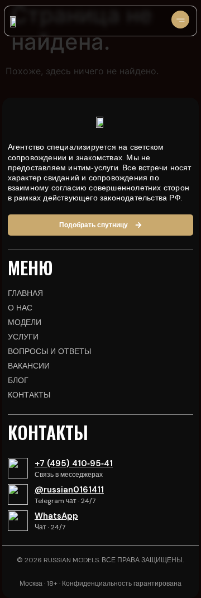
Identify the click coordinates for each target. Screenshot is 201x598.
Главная (25, 293)
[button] (180, 21)
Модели (24, 322)
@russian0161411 (69, 489)
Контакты (29, 395)
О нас (20, 308)
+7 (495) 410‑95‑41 (74, 463)
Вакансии (29, 366)
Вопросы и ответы (49, 351)
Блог (18, 380)
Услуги (23, 337)
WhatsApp (56, 516)
